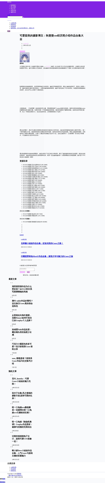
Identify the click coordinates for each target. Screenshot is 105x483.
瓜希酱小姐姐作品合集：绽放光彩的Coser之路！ (42, 243)
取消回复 (22, 272)
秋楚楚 (48, 66)
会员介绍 (13, 10)
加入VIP (13, 8)
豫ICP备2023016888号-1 (15, 475)
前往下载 (22, 51)
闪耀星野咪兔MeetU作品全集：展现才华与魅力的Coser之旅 (47, 256)
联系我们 (13, 5)
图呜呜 (19, 473)
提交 (28, 272)
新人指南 (13, 7)
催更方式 (13, 12)
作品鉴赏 (13, 469)
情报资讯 (13, 470)
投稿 (8, 31)
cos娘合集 (26, 43)
